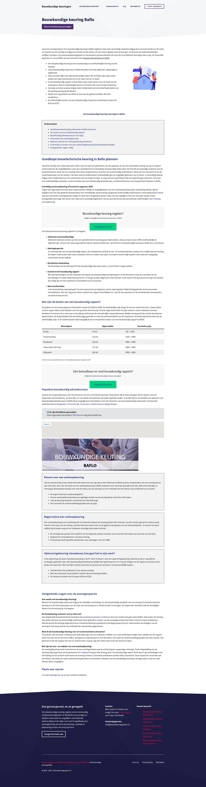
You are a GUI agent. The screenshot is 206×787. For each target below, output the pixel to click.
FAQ (124, 6)
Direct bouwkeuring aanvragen (57, 26)
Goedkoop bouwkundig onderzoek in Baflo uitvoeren (73, 129)
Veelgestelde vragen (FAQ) (61, 147)
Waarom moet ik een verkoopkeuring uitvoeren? (71, 141)
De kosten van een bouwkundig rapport (67, 132)
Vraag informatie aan (53, 734)
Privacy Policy (147, 762)
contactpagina (125, 712)
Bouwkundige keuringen (56, 6)
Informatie (135, 6)
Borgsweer (61, 404)
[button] (104, 114)
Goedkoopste (112, 6)
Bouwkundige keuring (50, 762)
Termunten (85, 404)
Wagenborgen (111, 404)
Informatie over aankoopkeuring (64, 138)
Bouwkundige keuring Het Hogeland (74, 762)
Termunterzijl (73, 404)
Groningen (96, 617)
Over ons (135, 762)
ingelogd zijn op (56, 675)
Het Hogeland (84, 652)
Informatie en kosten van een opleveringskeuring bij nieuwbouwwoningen (82, 144)
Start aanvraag (154, 6)
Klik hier (76, 415)
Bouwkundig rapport (89, 6)
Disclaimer (160, 762)
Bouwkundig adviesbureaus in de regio (66, 135)
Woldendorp (96, 404)
